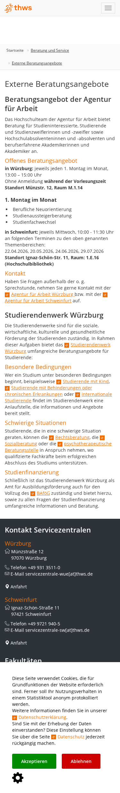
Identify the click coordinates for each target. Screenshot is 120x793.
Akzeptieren (34, 761)
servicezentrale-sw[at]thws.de (57, 630)
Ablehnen (81, 761)
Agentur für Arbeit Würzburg (43, 294)
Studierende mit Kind (86, 381)
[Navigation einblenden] (108, 8)
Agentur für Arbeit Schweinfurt (38, 301)
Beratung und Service (50, 50)
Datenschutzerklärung (42, 717)
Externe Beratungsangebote (37, 63)
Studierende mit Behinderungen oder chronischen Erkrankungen (48, 391)
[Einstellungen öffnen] (17, 778)
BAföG (43, 493)
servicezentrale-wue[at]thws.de (59, 574)
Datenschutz (71, 737)
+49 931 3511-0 (44, 567)
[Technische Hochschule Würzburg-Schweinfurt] (18, 8)
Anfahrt (19, 587)
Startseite (15, 50)
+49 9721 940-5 (44, 624)
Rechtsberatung (72, 437)
